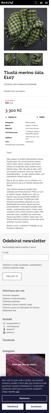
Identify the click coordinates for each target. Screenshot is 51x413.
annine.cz (11, 332)
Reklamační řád (9, 310)
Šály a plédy (30, 122)
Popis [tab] (9, 153)
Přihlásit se (12, 276)
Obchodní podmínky (11, 301)
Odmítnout (12, 406)
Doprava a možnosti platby (14, 298)
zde (17, 391)
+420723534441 (13, 326)
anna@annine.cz (13, 323)
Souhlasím (36, 406)
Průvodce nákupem (15, 228)
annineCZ (11, 329)
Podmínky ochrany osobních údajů (17, 305)
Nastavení (24, 398)
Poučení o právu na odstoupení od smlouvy (21, 308)
